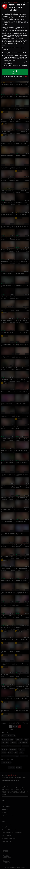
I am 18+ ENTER (15, 72)
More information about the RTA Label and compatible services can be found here (14, 43)
